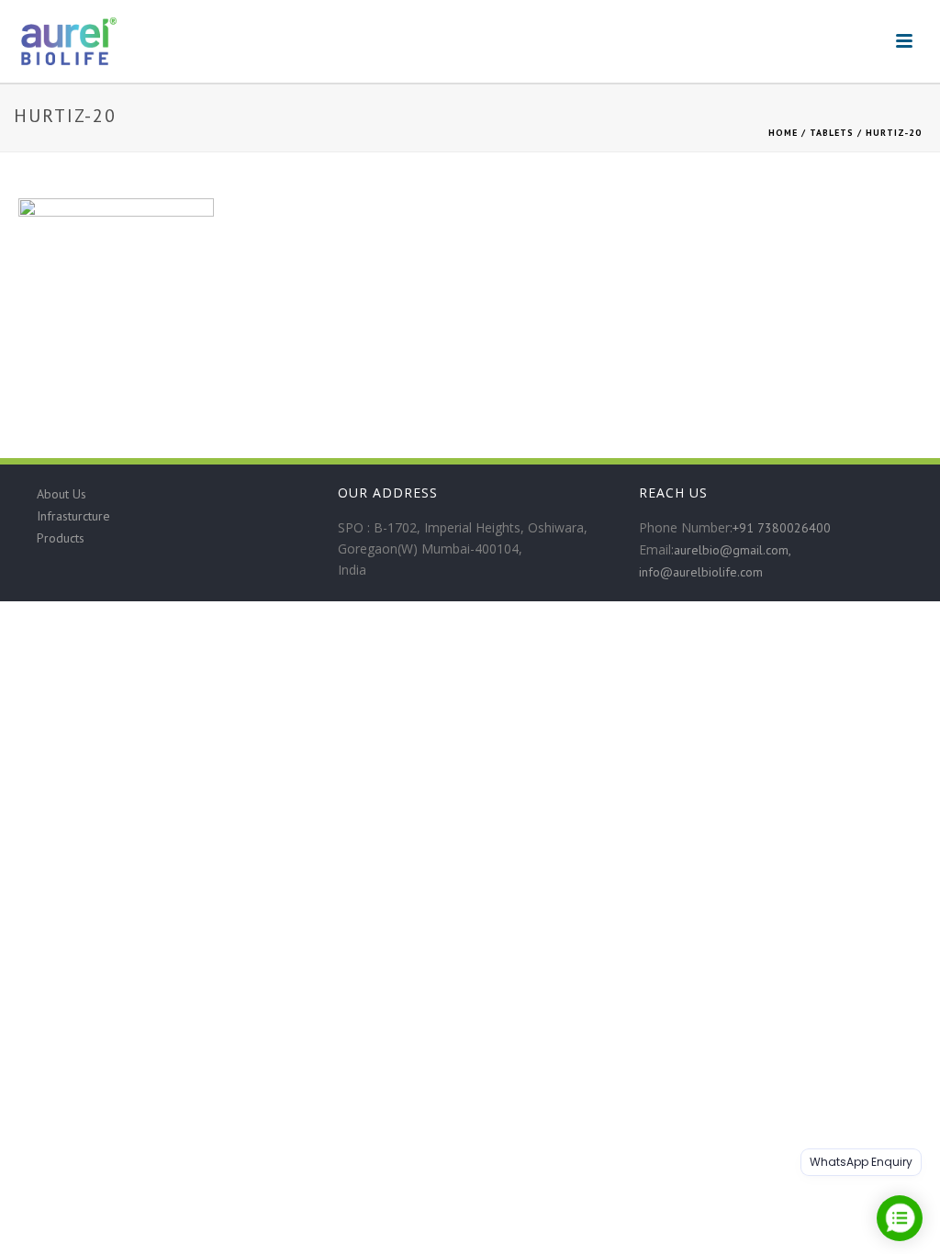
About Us (61, 494)
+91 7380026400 (782, 528)
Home (783, 133)
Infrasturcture (73, 516)
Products (60, 538)
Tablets (832, 133)
